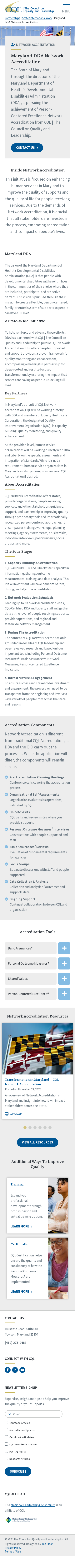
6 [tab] (50, 1128)
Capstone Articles (19, 1423)
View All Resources (37, 1142)
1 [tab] (25, 1128)
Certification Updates (21, 1437)
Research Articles (19, 1459)
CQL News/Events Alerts (23, 1444)
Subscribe (18, 1471)
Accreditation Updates (22, 1430)
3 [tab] (35, 1128)
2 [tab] (30, 1128)
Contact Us (25, 147)
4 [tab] (40, 1128)
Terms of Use (13, 1551)
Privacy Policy (13, 1547)
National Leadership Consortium (33, 1505)
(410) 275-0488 (15, 1343)
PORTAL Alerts (17, 1451)
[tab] (37, 948)
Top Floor (47, 1544)
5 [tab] (45, 1128)
